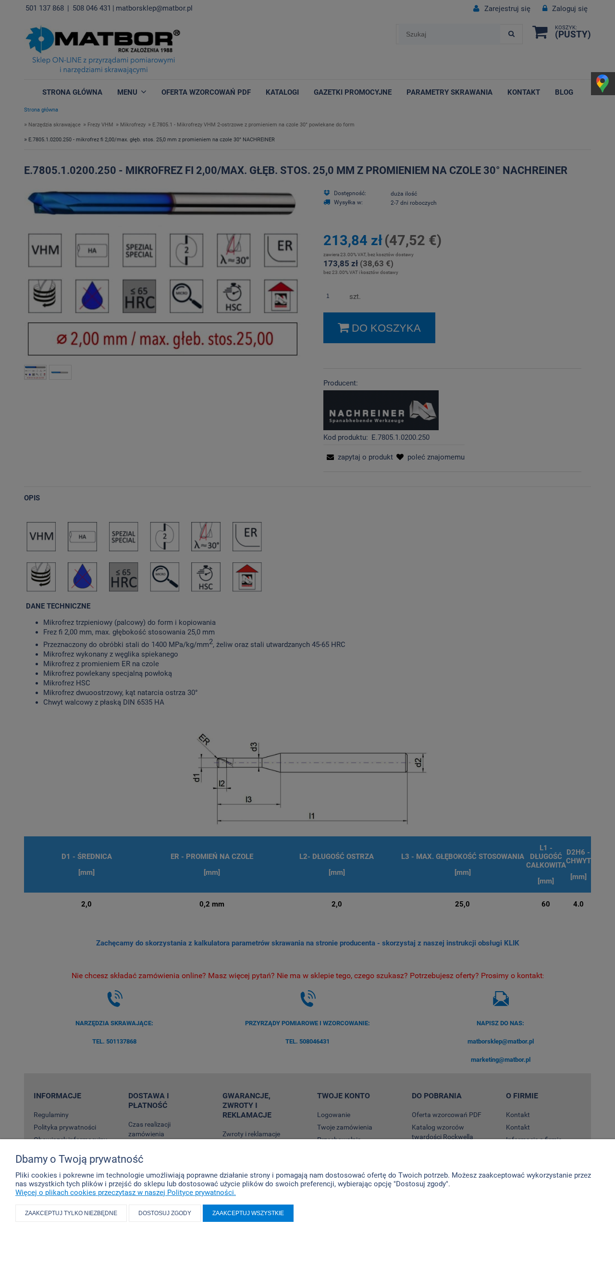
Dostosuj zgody (164, 1213)
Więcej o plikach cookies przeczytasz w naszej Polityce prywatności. (125, 1192)
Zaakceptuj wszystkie (248, 1213)
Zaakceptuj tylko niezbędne (71, 1213)
